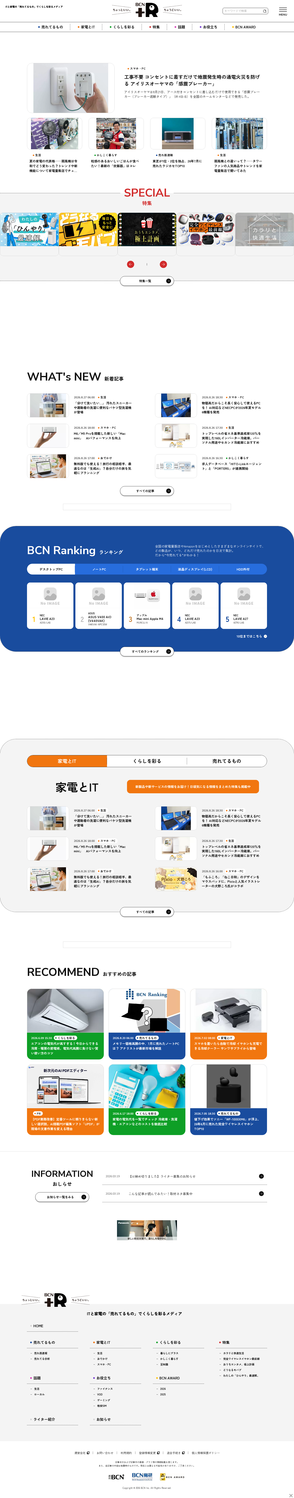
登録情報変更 (147, 1453)
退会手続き (174, 1453)
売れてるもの (226, 760)
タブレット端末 (147, 569)
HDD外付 (243, 569)
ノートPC (99, 569)
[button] (130, 264)
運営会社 (80, 1453)
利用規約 (126, 1453)
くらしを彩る (147, 760)
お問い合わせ (105, 1453)
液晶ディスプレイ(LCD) (195, 569)
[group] (69, 234)
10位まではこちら (249, 636)
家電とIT (67, 760)
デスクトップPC (51, 569)
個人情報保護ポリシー (206, 1453)
